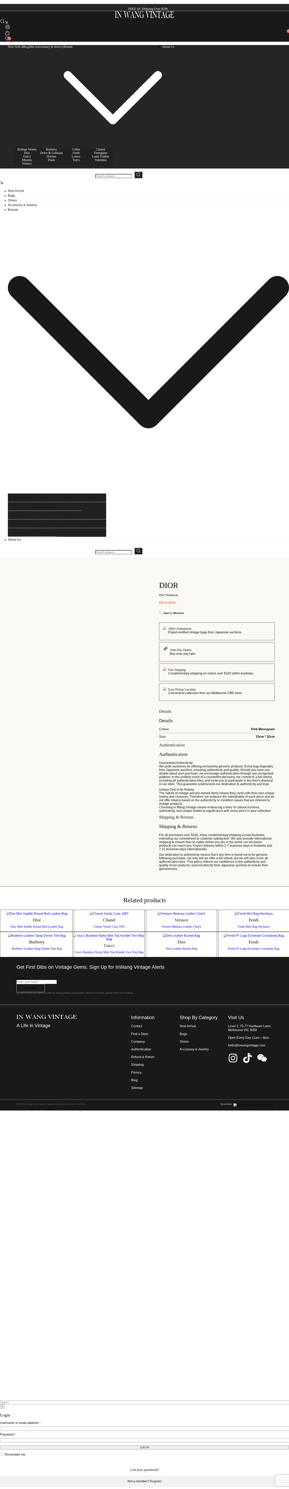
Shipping (137, 1064)
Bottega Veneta (26, 149)
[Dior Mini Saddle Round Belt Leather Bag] (37, 913)
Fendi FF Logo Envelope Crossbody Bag (253, 948)
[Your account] (7, 28)
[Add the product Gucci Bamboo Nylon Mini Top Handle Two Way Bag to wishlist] (141, 940)
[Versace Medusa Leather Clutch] (181, 913)
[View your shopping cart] (7, 34)
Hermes (51, 156)
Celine (76, 149)
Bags (11, 195)
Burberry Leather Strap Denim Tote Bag (37, 948)
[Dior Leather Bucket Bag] (181, 935)
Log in (144, 1447)
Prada (51, 160)
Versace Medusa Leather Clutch (181, 926)
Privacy (136, 1072)
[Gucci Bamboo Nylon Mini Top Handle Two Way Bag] (109, 937)
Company (138, 1041)
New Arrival (15, 46)
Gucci (27, 156)
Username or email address (20, 1423)
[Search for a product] (4, 22)
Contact (136, 1026)
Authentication (172, 744)
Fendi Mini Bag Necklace (254, 926)
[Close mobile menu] (1, 183)
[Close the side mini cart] (1, 2)
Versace (27, 163)
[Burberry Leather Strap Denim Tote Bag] (37, 935)
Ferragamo (100, 153)
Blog (134, 1080)
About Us (168, 46)
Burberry (51, 149)
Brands (68, 46)
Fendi (76, 153)
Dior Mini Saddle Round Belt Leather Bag (36, 926)
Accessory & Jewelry (50, 46)
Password (8, 1434)
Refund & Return (143, 1057)
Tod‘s (76, 160)
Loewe (76, 156)
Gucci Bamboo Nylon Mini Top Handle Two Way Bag (109, 952)
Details (165, 711)
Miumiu (27, 160)
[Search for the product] (138, 175)
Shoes (33, 46)
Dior (27, 153)
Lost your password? (144, 1470)
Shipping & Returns (176, 817)
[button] (1, 1410)
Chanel (100, 149)
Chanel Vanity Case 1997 (109, 926)
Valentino (101, 160)
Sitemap (137, 1087)
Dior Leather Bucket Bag (181, 948)
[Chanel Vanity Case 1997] (109, 913)
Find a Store (139, 1034)
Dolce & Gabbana (51, 153)
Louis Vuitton (100, 156)
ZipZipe (58, 1104)
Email (21, 978)
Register (156, 1481)
